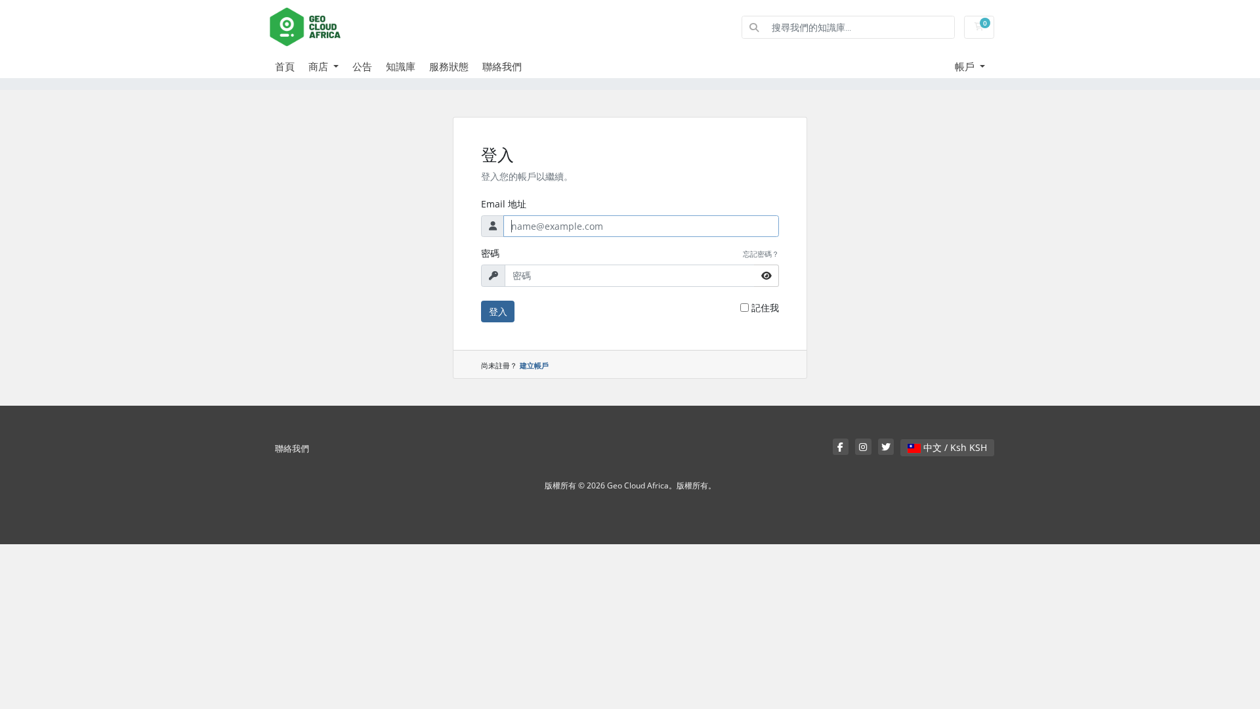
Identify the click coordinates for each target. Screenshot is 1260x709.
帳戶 (966, 66)
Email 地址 (503, 204)
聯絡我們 (502, 66)
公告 (362, 66)
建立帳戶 (534, 365)
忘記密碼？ (761, 254)
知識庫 (400, 66)
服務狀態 (449, 66)
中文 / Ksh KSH (954, 447)
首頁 (285, 66)
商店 (319, 66)
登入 (498, 311)
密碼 (490, 253)
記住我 (765, 307)
